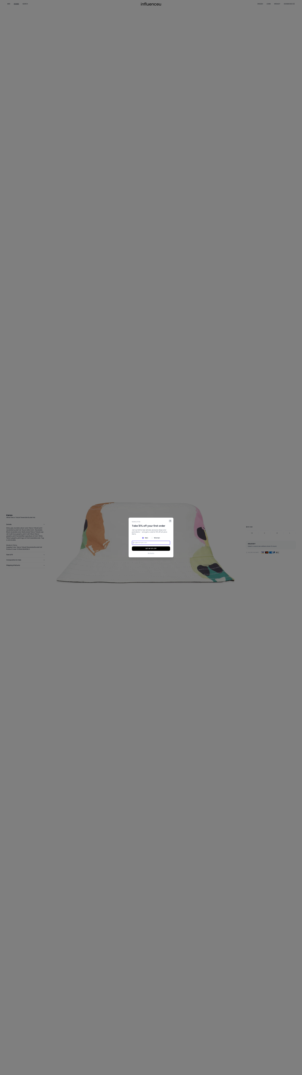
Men (146, 538)
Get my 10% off (151, 548)
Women (157, 538)
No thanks (151, 553)
